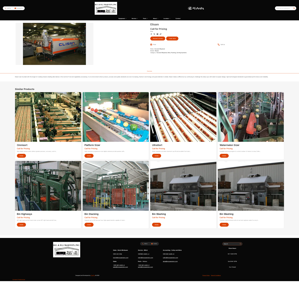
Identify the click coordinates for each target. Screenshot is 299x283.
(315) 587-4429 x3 (119, 265)
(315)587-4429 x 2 (143, 254)
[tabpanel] (82, 44)
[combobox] (285, 8)
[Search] (240, 244)
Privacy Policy (206, 275)
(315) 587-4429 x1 (143, 265)
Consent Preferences (18, 279)
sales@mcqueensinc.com (120, 267)
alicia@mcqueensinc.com (170, 261)
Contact (178, 18)
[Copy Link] (160, 34)
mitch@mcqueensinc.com (145, 257)
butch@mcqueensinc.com (120, 257)
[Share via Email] (157, 34)
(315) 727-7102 (117, 254)
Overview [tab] (149, 71)
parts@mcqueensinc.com (145, 267)
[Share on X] (154, 34)
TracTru (93, 275)
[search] (294, 8)
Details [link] (21, 156)
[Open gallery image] (54, 44)
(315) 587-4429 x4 (168, 254)
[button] (8, 8)
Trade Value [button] (172, 38)
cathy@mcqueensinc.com (170, 257)
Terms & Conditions (216, 275)
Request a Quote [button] (158, 38)
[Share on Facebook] (151, 34)
